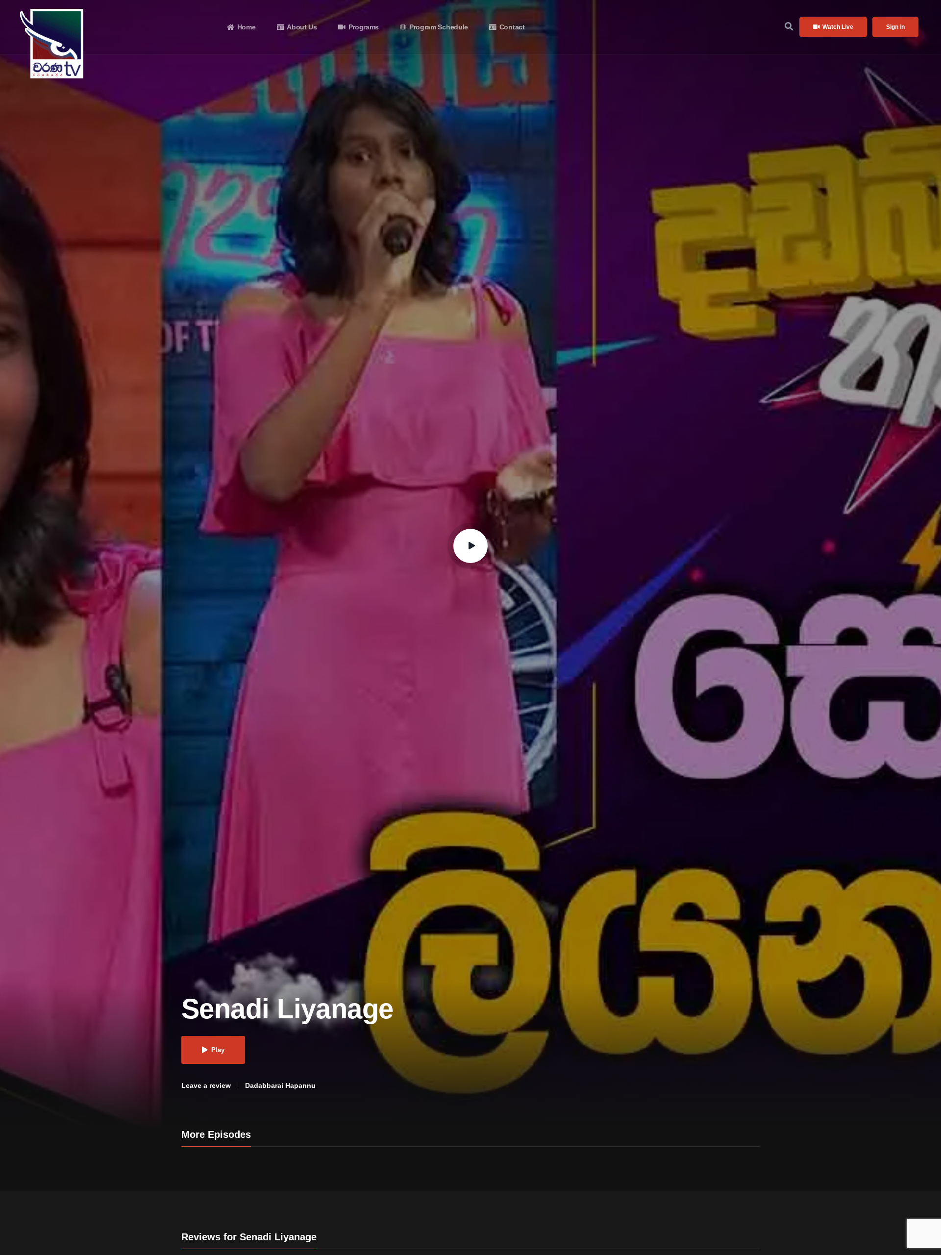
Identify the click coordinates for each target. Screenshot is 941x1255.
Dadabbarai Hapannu (280, 1085)
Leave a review (206, 1085)
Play (217, 1050)
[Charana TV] (53, 44)
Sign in (895, 27)
